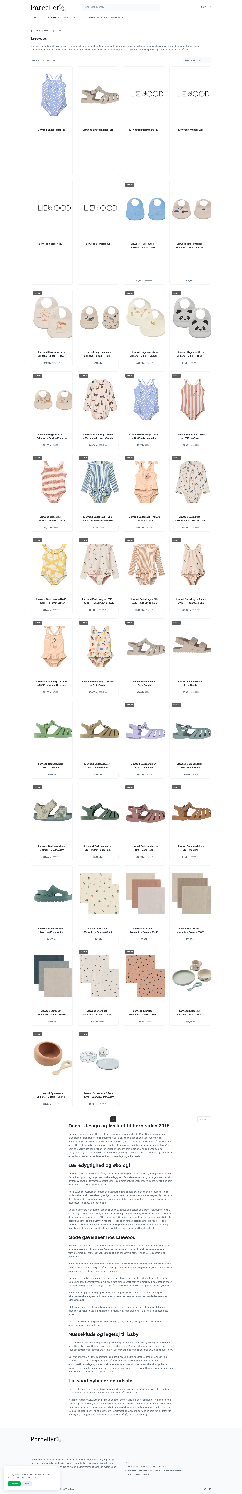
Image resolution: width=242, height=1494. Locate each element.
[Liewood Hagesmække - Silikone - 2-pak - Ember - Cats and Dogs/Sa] (54, 400)
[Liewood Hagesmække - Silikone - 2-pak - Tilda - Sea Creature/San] (100, 317)
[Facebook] (205, 1489)
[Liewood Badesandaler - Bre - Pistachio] (54, 729)
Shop (127, 1463)
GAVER (114, 17)
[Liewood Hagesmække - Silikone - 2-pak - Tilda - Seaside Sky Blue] (146, 209)
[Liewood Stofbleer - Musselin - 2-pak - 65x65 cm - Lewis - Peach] (100, 894)
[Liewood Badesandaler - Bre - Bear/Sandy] (100, 729)
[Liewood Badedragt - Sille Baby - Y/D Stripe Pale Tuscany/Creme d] (146, 564)
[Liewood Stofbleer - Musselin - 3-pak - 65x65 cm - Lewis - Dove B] (54, 976)
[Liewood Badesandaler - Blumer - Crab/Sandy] (54, 811)
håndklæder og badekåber (115, 1267)
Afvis (27, 1484)
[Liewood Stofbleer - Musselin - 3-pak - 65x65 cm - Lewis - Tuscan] (146, 894)
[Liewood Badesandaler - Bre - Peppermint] (192, 729)
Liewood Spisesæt (51, 244)
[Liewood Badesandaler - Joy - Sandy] (192, 647)
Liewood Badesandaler (98, 129)
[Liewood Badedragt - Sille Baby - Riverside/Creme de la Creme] (100, 482)
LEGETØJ (92, 17)
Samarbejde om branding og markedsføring (146, 1467)
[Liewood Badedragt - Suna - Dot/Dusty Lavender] (146, 400)
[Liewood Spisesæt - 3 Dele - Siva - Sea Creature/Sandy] (100, 1058)
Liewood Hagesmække (144, 129)
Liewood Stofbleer (98, 244)
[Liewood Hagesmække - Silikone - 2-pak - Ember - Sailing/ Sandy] (192, 209)
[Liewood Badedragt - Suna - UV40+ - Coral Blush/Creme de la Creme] (192, 400)
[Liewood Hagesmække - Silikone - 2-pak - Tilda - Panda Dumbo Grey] (192, 317)
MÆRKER (55, 17)
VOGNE (104, 17)
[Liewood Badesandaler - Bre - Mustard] (192, 811)
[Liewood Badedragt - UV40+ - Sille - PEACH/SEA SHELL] (100, 564)
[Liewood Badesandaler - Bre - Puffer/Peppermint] (100, 811)
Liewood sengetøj (190, 129)
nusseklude (165, 1342)
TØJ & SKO (67, 17)
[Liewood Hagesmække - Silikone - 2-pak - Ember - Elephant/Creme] (146, 317)
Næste (203, 1119)
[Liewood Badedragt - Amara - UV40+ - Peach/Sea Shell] (192, 564)
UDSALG (45, 17)
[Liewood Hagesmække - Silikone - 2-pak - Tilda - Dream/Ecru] (54, 317)
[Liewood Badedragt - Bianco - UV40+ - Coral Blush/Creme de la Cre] (54, 482)
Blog (124, 17)
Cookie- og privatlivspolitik (138, 1475)
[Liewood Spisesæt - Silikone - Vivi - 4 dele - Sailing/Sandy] (192, 976)
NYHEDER (35, 17)
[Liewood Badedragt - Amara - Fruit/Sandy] (100, 647)
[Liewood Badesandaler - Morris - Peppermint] (54, 894)
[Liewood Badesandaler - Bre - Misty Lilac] (146, 729)
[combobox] (117, 7)
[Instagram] (210, 1489)
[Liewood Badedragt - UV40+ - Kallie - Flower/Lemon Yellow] (54, 564)
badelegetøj (89, 1296)
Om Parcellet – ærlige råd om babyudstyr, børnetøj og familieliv (156, 1471)
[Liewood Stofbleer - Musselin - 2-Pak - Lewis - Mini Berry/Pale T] (146, 976)
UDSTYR (80, 17)
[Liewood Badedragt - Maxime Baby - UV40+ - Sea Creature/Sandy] (192, 482)
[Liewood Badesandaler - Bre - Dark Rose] (146, 811)
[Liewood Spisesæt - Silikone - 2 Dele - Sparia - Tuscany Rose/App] (54, 1058)
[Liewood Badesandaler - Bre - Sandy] (146, 647)
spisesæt (98, 1278)
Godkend (14, 1484)
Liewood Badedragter (51, 129)
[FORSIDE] (32, 31)
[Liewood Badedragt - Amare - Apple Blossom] (146, 482)
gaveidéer (99, 1264)
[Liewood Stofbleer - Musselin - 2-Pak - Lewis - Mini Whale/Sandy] (100, 976)
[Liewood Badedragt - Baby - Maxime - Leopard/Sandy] (100, 400)
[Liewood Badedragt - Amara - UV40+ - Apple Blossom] (54, 647)
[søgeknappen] (156, 7)
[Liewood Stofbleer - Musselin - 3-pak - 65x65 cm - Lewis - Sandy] (192, 894)
